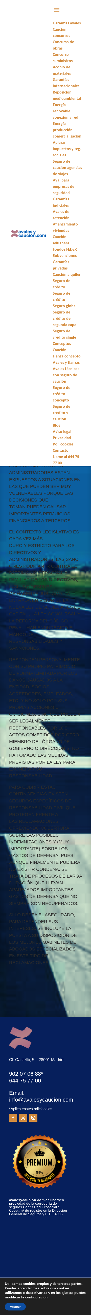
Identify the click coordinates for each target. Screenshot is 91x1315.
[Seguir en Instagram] (33, 1118)
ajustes (67, 1293)
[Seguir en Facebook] (13, 1118)
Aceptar (15, 1307)
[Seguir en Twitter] (23, 1118)
